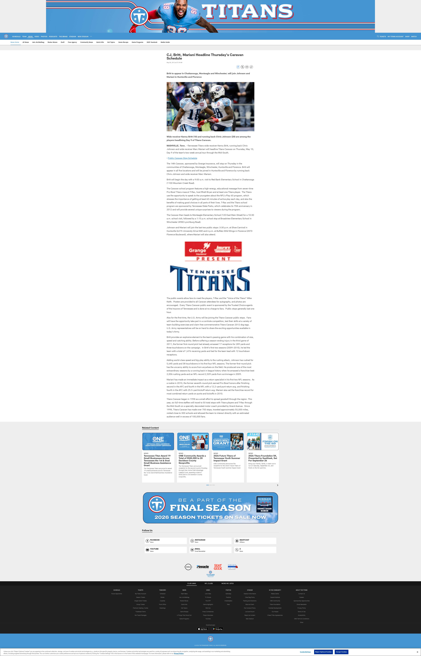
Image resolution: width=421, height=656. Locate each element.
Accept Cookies (341, 652)
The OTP (208, 601)
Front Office (162, 604)
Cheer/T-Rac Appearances (275, 615)
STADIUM (250, 590)
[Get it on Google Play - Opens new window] (218, 630)
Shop (301, 622)
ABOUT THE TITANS (301, 590)
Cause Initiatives (275, 597)
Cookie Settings (305, 652)
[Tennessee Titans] (210, 639)
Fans (228, 604)
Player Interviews (208, 615)
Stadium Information (250, 593)
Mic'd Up (208, 608)
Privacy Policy (302, 608)
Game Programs (184, 618)
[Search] (378, 36)
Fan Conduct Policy (250, 608)
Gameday (228, 593)
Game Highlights (208, 604)
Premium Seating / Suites (140, 608)
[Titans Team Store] (210, 574)
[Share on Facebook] (238, 68)
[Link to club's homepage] (6, 36)
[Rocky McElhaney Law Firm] (232, 567)
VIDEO (208, 590)
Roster (162, 597)
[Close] (417, 652)
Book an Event (250, 604)
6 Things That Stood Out (184, 615)
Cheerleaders (228, 601)
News (184, 590)
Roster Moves (184, 601)
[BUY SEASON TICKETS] (210, 507)
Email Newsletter (302, 604)
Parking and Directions (249, 601)
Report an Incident (249, 615)
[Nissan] (188, 567)
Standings (163, 608)
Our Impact (275, 611)
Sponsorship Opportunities (302, 601)
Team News (184, 593)
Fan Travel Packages (140, 615)
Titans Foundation (275, 604)
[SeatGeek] (217, 567)
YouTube (208, 618)
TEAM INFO (162, 590)
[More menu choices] (91, 36)
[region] (210, 652)
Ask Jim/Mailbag (184, 597)
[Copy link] (251, 67)
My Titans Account (140, 593)
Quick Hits (184, 604)
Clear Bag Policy (250, 597)
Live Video (208, 593)
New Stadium (250, 618)
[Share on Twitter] (242, 68)
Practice (228, 597)
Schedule (116, 590)
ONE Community (275, 601)
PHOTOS (228, 590)
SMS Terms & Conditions (301, 618)
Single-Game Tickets (140, 601)
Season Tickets (140, 597)
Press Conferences (208, 611)
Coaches (162, 601)
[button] (207, 485)
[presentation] (278, 485)
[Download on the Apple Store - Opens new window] (202, 629)
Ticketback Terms (141, 611)
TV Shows (208, 597)
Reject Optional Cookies (323, 652)
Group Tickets (140, 604)
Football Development (275, 608)
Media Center (275, 593)
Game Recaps (184, 611)
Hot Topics (184, 608)
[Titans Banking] (203, 567)
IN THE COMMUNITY (275, 590)
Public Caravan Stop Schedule (182, 158)
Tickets (140, 590)
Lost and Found (249, 611)
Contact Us (301, 593)
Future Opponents (116, 593)
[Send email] (247, 68)
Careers (301, 597)
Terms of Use (301, 611)
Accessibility (301, 615)
